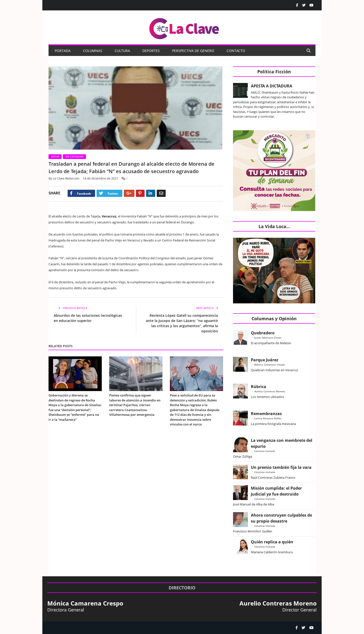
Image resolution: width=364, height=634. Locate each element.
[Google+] (129, 193)
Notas (55, 156)
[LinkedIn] (150, 193)
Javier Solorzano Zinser (268, 337)
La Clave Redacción (66, 178)
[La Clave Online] (184, 27)
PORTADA (63, 50)
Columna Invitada (264, 451)
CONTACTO (236, 50)
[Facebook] (297, 5)
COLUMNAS (92, 50)
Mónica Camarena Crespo (269, 364)
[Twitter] (304, 5)
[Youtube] (311, 5)
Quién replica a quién (272, 542)
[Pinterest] (140, 193)
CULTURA (122, 50)
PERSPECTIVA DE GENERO (193, 50)
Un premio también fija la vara (281, 467)
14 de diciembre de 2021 (100, 178)
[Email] (161, 193)
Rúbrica (258, 386)
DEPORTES (151, 50)
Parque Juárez (264, 360)
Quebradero (263, 333)
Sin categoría (74, 156)
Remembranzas (266, 413)
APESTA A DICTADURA (271, 86)
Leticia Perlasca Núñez (268, 418)
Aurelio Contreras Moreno (269, 391)
